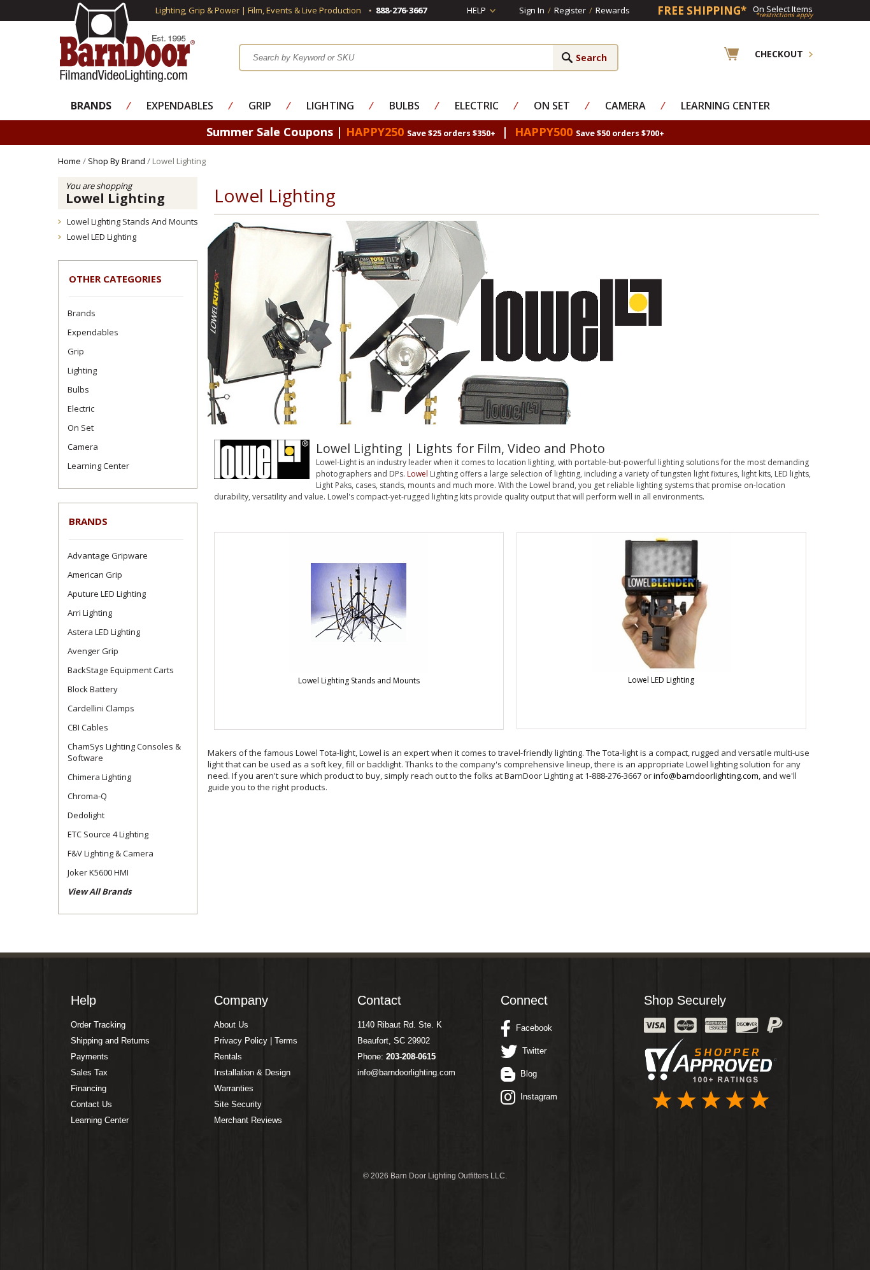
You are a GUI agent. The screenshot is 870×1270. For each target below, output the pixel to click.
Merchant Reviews (248, 1120)
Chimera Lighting (99, 777)
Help (476, 10)
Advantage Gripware (108, 555)
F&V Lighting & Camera (110, 853)
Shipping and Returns (110, 1040)
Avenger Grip (93, 651)
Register (570, 10)
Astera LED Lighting (104, 632)
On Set (552, 106)
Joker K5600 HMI (98, 872)
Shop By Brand (116, 161)
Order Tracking (98, 1024)
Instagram (536, 1096)
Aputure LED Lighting (107, 593)
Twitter (531, 1051)
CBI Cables (88, 727)
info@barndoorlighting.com (706, 775)
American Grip (95, 574)
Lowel (417, 473)
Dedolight (86, 815)
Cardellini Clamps (101, 708)
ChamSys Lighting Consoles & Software (124, 752)
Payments (89, 1056)
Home (69, 161)
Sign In (532, 10)
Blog (526, 1073)
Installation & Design (252, 1072)
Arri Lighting (90, 612)
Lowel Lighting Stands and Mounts (132, 221)
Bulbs (404, 106)
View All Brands (99, 891)
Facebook (531, 1028)
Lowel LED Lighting (101, 236)
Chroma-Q (87, 796)
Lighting (330, 106)
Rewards (612, 10)
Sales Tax (89, 1072)
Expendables (179, 106)
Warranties (233, 1088)
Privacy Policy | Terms (255, 1040)
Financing (88, 1088)
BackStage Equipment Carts (121, 670)
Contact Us (91, 1104)
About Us (231, 1024)
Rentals (228, 1056)
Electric (477, 106)
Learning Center (725, 106)
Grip (259, 106)
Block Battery (93, 689)
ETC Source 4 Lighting (108, 834)
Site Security (238, 1104)
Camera (625, 106)
